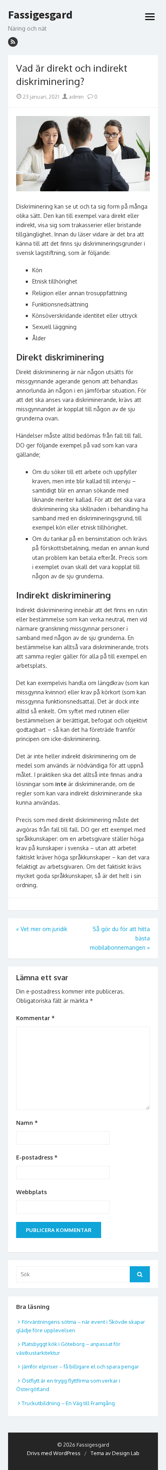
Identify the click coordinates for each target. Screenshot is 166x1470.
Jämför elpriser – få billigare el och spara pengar (80, 1366)
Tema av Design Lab (115, 1453)
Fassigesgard (40, 15)
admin (76, 96)
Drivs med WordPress (54, 1453)
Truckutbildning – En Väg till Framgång (68, 1403)
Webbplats (31, 1191)
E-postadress (37, 1157)
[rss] (13, 42)
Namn (27, 1122)
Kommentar (35, 1018)
